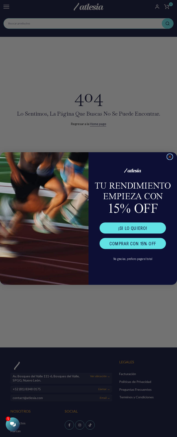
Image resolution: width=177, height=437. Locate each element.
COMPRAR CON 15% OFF (132, 243)
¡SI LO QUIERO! (132, 228)
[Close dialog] (170, 157)
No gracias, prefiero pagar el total (132, 259)
